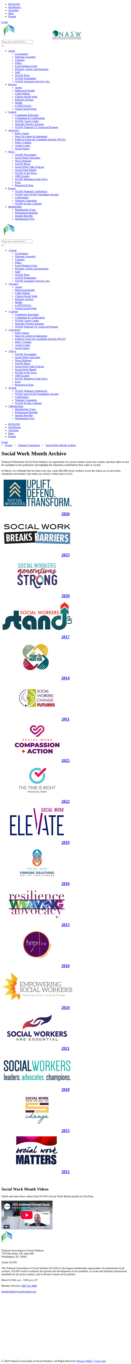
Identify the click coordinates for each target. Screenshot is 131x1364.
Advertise (13, 10)
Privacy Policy (85, 1361)
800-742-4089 (29, 1285)
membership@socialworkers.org (18, 1291)
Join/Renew (14, 7)
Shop (11, 13)
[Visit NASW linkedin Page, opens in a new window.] (10, 1358)
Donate (12, 16)
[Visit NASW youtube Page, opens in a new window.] (23, 1358)
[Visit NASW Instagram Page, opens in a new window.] (62, 1358)
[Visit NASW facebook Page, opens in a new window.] (2, 1358)
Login (4, 22)
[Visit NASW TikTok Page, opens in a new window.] (100, 1358)
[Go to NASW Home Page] (26, 38)
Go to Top (100, 1361)
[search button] (2, 46)
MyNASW (14, 4)
